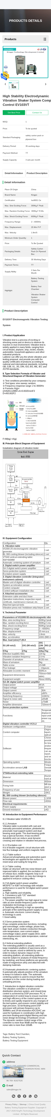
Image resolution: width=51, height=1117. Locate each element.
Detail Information (14, 173)
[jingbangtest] (36, 1097)
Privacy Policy (11, 1104)
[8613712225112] (30, 1097)
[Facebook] (25, 1097)
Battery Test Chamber (18, 1034)
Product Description (37, 173)
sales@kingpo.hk (14, 1089)
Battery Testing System (14, 1037)
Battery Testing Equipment (15, 1040)
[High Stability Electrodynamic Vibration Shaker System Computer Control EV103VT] (25, 62)
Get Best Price (14, 112)
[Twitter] (19, 1097)
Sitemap (23, 1104)
